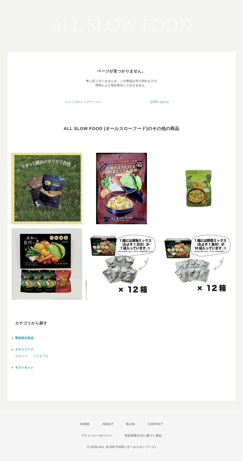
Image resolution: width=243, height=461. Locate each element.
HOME (85, 424)
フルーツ (21, 356)
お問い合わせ (160, 102)
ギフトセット (24, 367)
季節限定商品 (24, 338)
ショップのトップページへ (83, 102)
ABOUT (108, 424)
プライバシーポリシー (96, 435)
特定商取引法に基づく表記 (143, 435)
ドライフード (24, 349)
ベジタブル (41, 356)
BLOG (130, 424)
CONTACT (155, 424)
